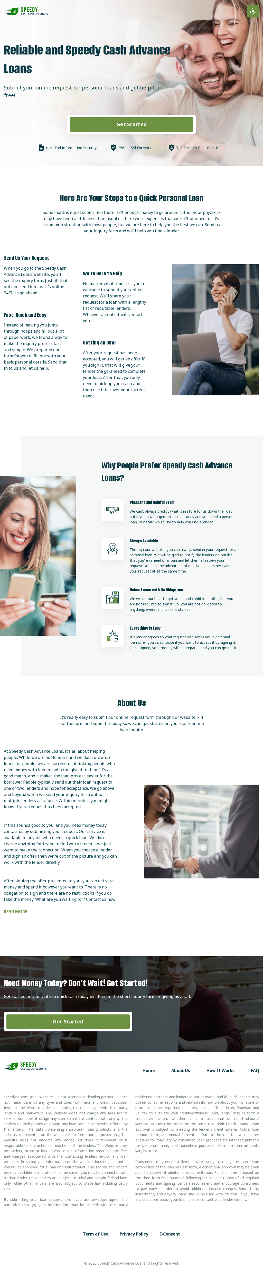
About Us (180, 1070)
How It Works (220, 1070)
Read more (15, 911)
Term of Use (95, 1234)
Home (149, 1070)
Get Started (131, 124)
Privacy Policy (134, 1234)
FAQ (255, 1070)
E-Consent (169, 1234)
